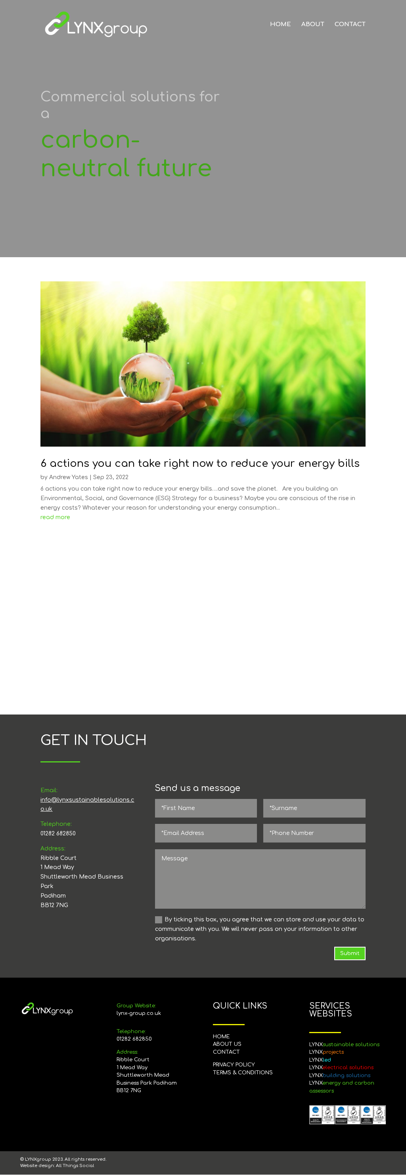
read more (55, 517)
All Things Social (75, 1165)
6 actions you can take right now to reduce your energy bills (200, 463)
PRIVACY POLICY (234, 1065)
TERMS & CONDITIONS (243, 1073)
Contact (350, 25)
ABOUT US (227, 1044)
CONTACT (226, 1052)
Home (280, 25)
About (312, 25)
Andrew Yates (68, 477)
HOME (221, 1036)
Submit (350, 953)
